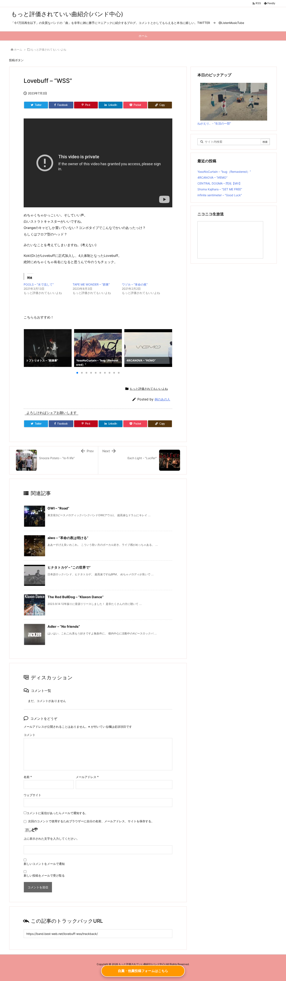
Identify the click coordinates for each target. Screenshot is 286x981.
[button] (31, 348)
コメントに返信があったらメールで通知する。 (57, 813)
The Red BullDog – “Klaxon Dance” (76, 597)
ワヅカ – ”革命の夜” (135, 284)
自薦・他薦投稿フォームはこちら (143, 971)
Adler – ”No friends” (64, 626)
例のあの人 (162, 399)
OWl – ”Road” (58, 508)
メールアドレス (87, 777)
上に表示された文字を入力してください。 (51, 838)
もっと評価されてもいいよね (48, 49)
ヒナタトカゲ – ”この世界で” (69, 567)
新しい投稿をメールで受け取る (44, 875)
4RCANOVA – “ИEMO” (212, 177)
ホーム (18, 49)
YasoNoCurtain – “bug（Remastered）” (224, 171)
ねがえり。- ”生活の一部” (214, 123)
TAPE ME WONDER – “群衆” (91, 284)
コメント (29, 735)
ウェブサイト (32, 795)
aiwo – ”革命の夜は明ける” (68, 538)
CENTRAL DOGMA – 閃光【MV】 (219, 183)
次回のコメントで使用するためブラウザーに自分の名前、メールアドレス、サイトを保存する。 (91, 821)
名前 (28, 777)
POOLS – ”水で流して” (39, 284)
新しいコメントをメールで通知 (44, 863)
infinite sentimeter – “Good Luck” (219, 195)
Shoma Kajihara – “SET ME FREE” (219, 189)
